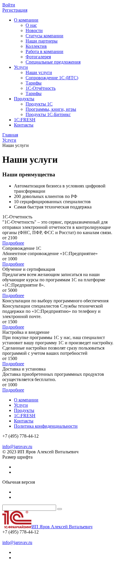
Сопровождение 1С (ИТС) (52, 77)
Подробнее (13, 243)
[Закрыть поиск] (59, 509)
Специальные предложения (53, 61)
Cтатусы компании (44, 35)
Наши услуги (39, 72)
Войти (8, 4)
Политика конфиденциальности (46, 426)
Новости (34, 30)
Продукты (24, 98)
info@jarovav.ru (17, 446)
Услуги (21, 67)
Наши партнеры (42, 40)
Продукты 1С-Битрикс (48, 114)
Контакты (23, 124)
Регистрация (14, 10)
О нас (31, 25)
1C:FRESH (24, 119)
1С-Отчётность (41, 88)
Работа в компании (44, 51)
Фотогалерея (38, 56)
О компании (26, 19)
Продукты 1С (39, 103)
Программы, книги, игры (51, 109)
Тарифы (34, 82)
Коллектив (36, 46)
